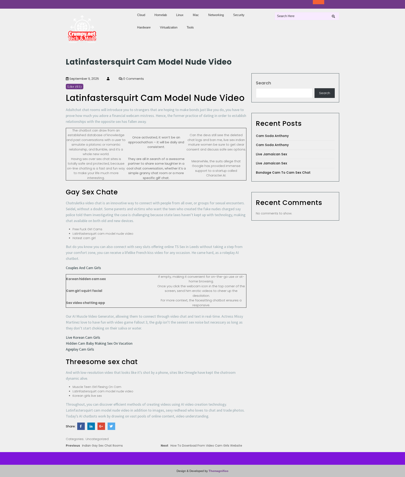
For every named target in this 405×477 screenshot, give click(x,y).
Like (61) (75, 86)
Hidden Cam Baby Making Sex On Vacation (99, 343)
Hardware (144, 27)
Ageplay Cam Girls (80, 349)
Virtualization (168, 27)
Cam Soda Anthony (272, 136)
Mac (196, 15)
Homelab (160, 15)
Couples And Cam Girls (83, 267)
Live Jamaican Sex (271, 154)
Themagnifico (218, 471)
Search (263, 83)
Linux (180, 15)
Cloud (141, 15)
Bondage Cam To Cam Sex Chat (283, 172)
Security (238, 15)
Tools (190, 27)
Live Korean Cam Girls (83, 337)
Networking (216, 15)
